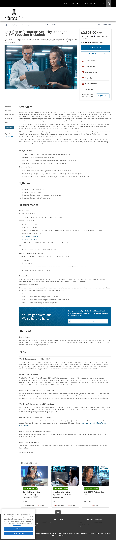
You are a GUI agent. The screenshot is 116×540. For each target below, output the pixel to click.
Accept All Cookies (18, 529)
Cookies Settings (18, 533)
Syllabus (8, 110)
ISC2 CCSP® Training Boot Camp (94, 493)
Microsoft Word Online (30, 236)
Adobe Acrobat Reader (29, 239)
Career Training (46, 522)
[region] (18, 524)
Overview (8, 106)
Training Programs (14, 25)
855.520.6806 (9, 136)
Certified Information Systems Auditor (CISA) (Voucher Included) (62, 494)
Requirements (9, 114)
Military (80, 522)
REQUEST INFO (103, 96)
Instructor (8, 118)
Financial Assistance (84, 524)
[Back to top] (58, 519)
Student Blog (97, 522)
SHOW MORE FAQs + (26, 452)
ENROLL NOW (95, 47)
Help (79, 526)
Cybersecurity (25, 25)
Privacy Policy (60, 535)
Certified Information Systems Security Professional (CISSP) (31, 494)
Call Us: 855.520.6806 (103, 25)
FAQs (7, 122)
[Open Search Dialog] (108, 3)
